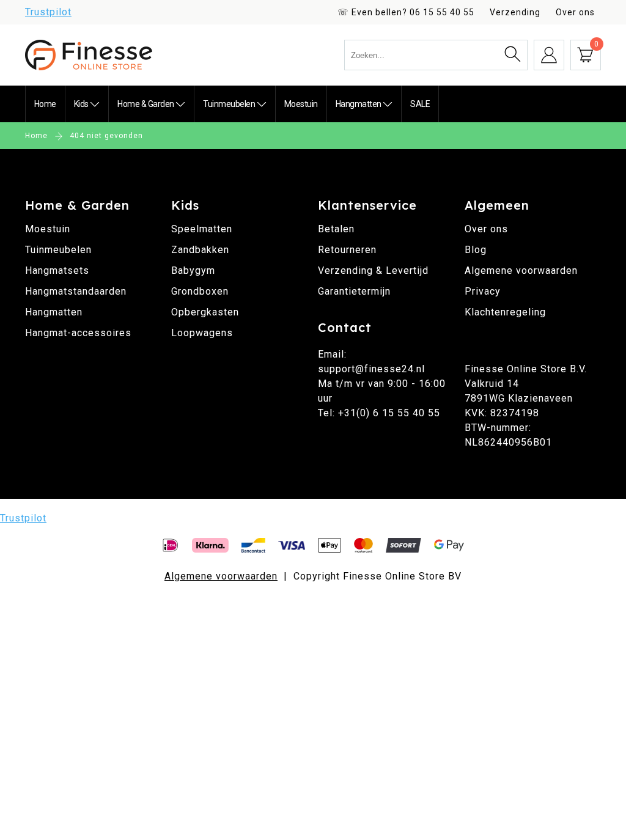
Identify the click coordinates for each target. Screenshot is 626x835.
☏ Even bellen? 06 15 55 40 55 (405, 12)
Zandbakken (200, 250)
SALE (420, 104)
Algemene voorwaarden (521, 270)
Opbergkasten (205, 312)
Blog (476, 250)
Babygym (193, 270)
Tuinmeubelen (230, 104)
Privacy (483, 291)
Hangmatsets (57, 270)
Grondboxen (200, 291)
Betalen (336, 229)
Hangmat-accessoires (78, 333)
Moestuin (301, 104)
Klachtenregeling (505, 312)
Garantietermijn (354, 291)
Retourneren (347, 250)
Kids (82, 104)
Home (45, 104)
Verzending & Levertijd (373, 270)
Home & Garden (146, 104)
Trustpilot (48, 12)
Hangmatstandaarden (76, 291)
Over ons (575, 12)
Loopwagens (202, 333)
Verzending (515, 12)
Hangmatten (359, 104)
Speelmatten (201, 229)
